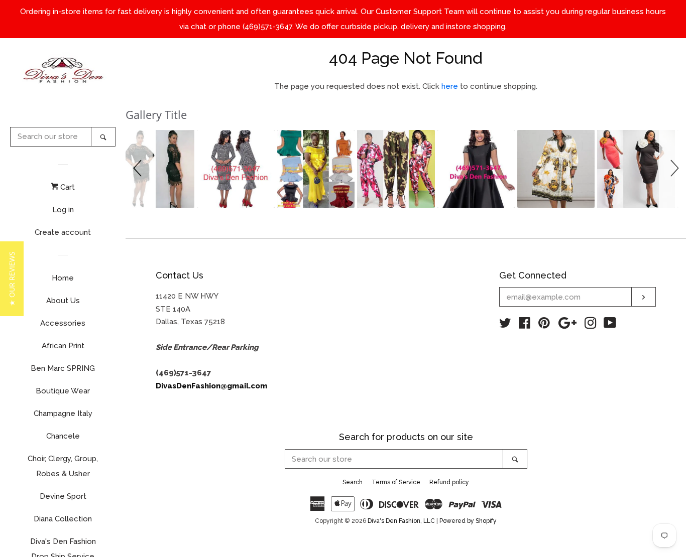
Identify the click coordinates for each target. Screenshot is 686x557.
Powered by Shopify (468, 520)
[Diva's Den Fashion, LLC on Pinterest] (544, 325)
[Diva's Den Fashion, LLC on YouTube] (610, 325)
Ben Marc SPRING (63, 368)
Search (352, 482)
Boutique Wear (63, 390)
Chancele (63, 436)
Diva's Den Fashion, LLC (401, 520)
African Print (63, 345)
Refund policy (449, 482)
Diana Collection (63, 518)
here (449, 86)
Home (63, 278)
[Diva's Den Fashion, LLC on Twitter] (505, 325)
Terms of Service (396, 482)
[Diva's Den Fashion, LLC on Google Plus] (567, 325)
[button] (139, 168)
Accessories (62, 323)
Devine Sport (63, 496)
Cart (66, 187)
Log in (63, 209)
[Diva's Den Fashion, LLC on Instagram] (591, 325)
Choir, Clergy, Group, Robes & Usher (63, 466)
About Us (63, 300)
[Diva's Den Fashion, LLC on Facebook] (524, 325)
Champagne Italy (63, 413)
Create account (63, 232)
